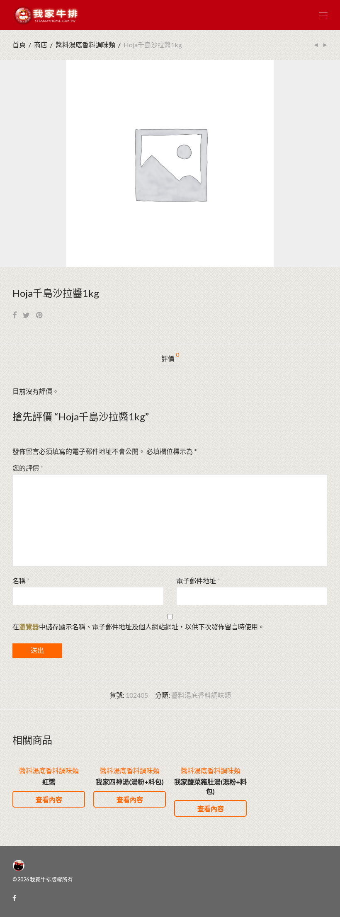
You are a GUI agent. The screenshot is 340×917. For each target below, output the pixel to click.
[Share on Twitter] (26, 315)
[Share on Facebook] (14, 315)
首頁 (19, 45)
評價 (170, 357)
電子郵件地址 (198, 581)
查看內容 (49, 799)
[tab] (170, 359)
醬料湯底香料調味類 (85, 45)
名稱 (21, 581)
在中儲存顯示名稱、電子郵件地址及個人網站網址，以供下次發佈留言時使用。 (138, 627)
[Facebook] (14, 897)
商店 (40, 45)
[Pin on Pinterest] (40, 315)
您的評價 (27, 468)
